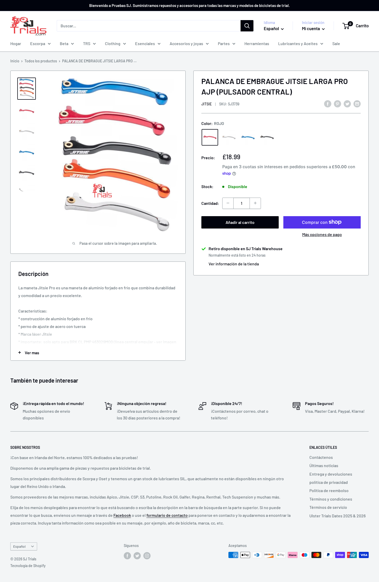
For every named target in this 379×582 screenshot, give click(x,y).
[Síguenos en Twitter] (137, 555)
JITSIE (206, 104)
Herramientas (256, 43)
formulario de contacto (167, 515)
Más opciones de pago (322, 234)
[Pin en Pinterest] (337, 103)
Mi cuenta (311, 28)
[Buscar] (247, 25)
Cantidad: (210, 203)
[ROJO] (210, 137)
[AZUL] (248, 137)
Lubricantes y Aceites (298, 43)
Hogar (15, 43)
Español (19, 546)
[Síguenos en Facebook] (127, 555)
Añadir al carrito (240, 222)
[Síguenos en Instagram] (147, 555)
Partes (224, 43)
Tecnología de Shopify (28, 565)
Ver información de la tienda (234, 263)
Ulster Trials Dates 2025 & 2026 (337, 515)
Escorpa (37, 43)
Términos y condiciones (330, 498)
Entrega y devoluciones (330, 473)
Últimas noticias (323, 465)
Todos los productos (40, 61)
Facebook (122, 515)
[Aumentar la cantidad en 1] (255, 203)
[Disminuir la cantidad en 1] (228, 203)
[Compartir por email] (357, 103)
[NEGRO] (267, 137)
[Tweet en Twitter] (347, 103)
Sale (336, 43)
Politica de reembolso (329, 490)
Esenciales (145, 43)
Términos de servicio (328, 507)
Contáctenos (321, 457)
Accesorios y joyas (186, 43)
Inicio (14, 61)
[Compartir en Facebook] (327, 103)
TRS (86, 43)
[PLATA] (229, 137)
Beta (64, 43)
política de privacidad (328, 482)
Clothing (112, 43)
